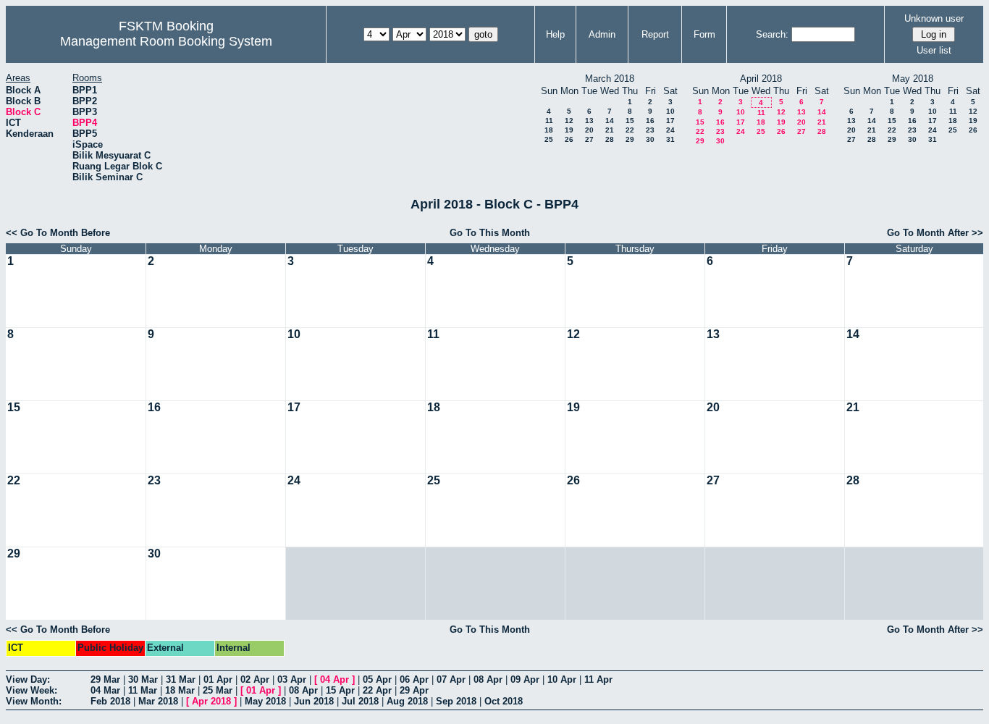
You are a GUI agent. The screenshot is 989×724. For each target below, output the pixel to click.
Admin (602, 34)
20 (589, 130)
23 (650, 130)
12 (569, 121)
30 (650, 139)
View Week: (31, 690)
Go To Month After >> (935, 232)
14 (609, 121)
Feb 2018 (110, 701)
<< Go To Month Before (58, 232)
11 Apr (598, 679)
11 (549, 121)
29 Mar (105, 679)
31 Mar (180, 679)
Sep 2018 (456, 701)
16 (650, 121)
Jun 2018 (314, 701)
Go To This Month (490, 232)
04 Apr (334, 679)
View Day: (28, 679)
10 (670, 111)
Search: (772, 34)
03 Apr (291, 679)
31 (670, 139)
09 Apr (524, 679)
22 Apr (377, 690)
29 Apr (414, 690)
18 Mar (180, 690)
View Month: (34, 701)
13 (589, 121)
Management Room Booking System (166, 41)
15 (630, 121)
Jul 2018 (360, 701)
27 (589, 139)
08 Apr (488, 679)
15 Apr (340, 690)
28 (609, 139)
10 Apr (561, 679)
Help (555, 34)
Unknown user (934, 18)
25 (548, 139)
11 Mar (142, 690)
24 (670, 130)
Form (704, 34)
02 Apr (254, 679)
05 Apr (377, 679)
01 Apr (217, 679)
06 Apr (414, 679)
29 (630, 139)
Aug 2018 (407, 701)
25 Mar (217, 690)
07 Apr (451, 679)
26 (569, 139)
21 (609, 130)
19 (569, 130)
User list (934, 50)
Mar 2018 (158, 701)
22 (630, 130)
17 (670, 121)
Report (655, 34)
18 (548, 130)
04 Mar (105, 690)
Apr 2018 (211, 701)
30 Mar (143, 679)
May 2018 (265, 701)
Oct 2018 (503, 701)
